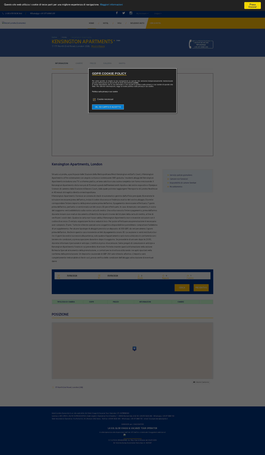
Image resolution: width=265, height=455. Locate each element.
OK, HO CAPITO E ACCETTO (108, 107)
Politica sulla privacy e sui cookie (105, 92)
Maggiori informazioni (111, 4)
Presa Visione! (252, 5)
